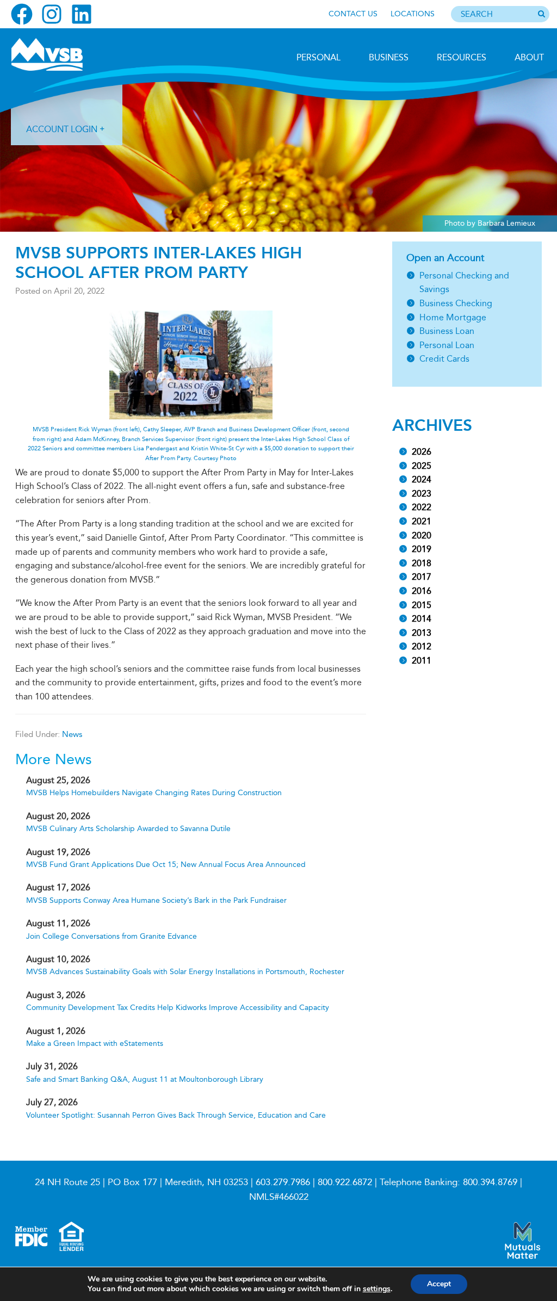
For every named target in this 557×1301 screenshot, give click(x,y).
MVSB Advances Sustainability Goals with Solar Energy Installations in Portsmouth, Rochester (185, 971)
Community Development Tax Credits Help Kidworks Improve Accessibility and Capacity (177, 1007)
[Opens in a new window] (22, 14)
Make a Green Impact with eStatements (94, 1043)
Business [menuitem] (389, 57)
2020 (421, 535)
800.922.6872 (345, 1182)
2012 (421, 646)
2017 (421, 577)
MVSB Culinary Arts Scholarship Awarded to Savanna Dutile (128, 828)
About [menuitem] (529, 57)
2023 (421, 493)
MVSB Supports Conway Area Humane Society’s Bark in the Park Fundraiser (156, 900)
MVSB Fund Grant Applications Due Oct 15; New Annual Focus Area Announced (166, 864)
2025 (421, 466)
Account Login (61, 129)
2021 (421, 521)
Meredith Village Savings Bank (69, 54)
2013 (421, 633)
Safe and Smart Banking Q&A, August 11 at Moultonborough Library (144, 1079)
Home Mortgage (452, 317)
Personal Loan (446, 345)
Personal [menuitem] (318, 57)
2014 (421, 619)
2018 (421, 563)
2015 (421, 605)
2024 (421, 479)
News (72, 734)
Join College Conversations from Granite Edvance (111, 936)
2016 (421, 591)
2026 (421, 452)
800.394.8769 (490, 1182)
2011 (421, 660)
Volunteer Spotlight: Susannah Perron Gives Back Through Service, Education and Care (176, 1115)
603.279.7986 (283, 1182)
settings (377, 1289)
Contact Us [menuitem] (353, 13)
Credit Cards (444, 359)
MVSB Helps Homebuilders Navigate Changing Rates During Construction (154, 792)
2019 (421, 549)
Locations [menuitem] (413, 13)
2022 (421, 507)
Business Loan (446, 331)
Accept (439, 1284)
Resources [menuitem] (461, 57)
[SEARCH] (541, 15)
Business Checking (455, 303)
